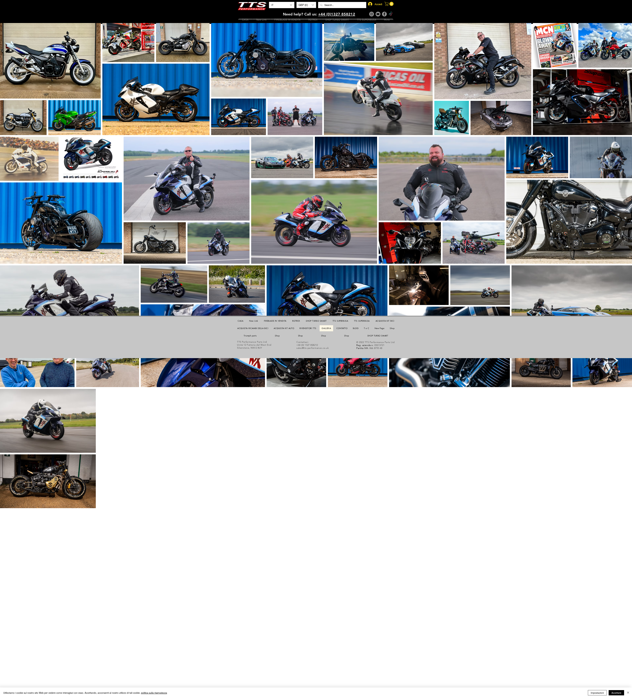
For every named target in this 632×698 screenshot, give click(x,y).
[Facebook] (384, 14)
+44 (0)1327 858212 (336, 14)
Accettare (616, 692)
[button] (306, 5)
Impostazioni (597, 692)
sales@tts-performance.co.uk (312, 347)
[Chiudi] (628, 692)
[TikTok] (390, 14)
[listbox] (306, 5)
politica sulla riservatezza (154, 692)
